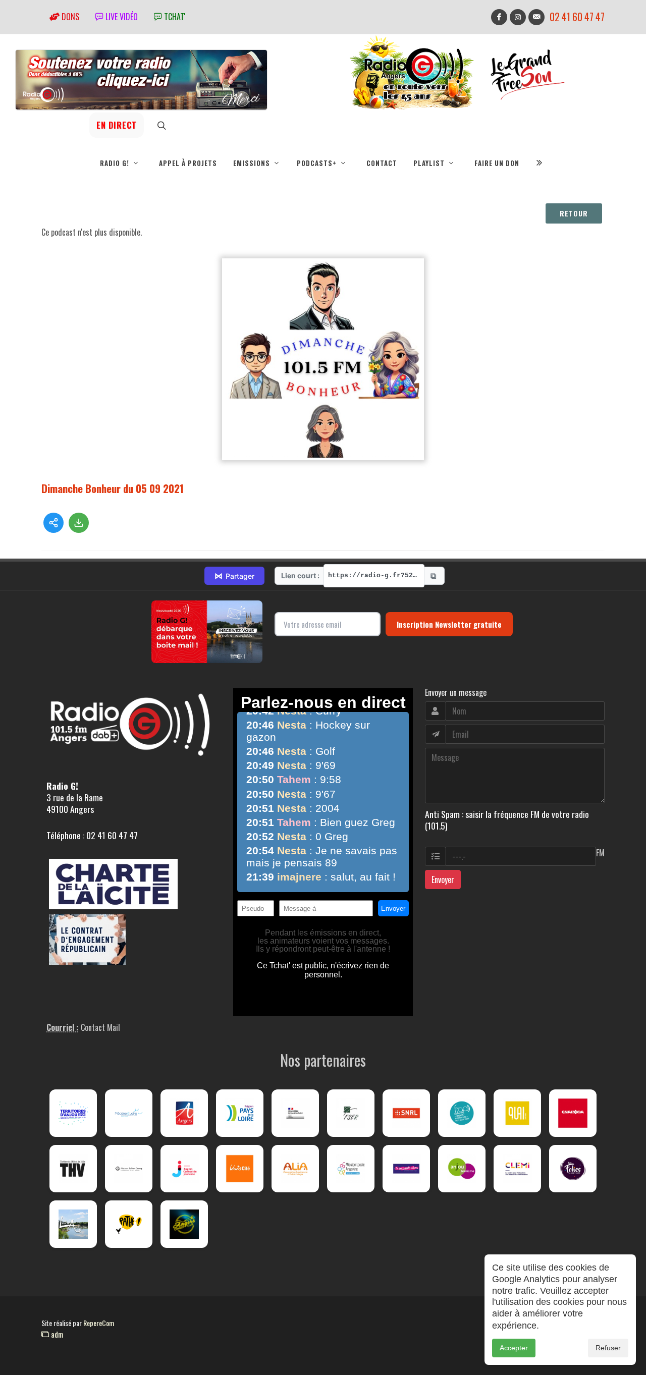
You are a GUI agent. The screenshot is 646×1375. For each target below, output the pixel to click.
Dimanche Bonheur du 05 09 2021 (112, 488)
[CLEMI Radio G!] (517, 1168)
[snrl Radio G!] (406, 1113)
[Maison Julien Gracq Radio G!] (128, 1168)
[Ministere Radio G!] (295, 1113)
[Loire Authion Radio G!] (73, 1224)
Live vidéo (120, 17)
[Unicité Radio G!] (239, 1168)
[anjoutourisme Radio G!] (461, 1168)
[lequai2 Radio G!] (517, 1113)
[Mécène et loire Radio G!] (128, 1113)
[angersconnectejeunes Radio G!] (184, 1168)
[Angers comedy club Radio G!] (184, 1224)
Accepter (514, 1348)
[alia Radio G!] (295, 1168)
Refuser (608, 1348)
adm (56, 1334)
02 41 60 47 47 (577, 17)
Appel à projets (188, 163)
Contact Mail (100, 1027)
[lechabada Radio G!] (572, 1113)
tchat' (173, 17)
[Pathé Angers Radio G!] (128, 1224)
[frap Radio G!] (461, 1113)
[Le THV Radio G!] (73, 1168)
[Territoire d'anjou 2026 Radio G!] (73, 1113)
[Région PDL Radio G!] (239, 1113)
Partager (234, 576)
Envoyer (443, 879)
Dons (69, 17)
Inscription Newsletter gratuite (449, 624)
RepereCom (98, 1322)
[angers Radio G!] (184, 1113)
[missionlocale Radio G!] (350, 1168)
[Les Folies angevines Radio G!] (572, 1168)
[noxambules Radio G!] (406, 1168)
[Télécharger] (79, 523)
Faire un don (496, 163)
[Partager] (53, 523)
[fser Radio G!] (350, 1113)
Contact (381, 163)
